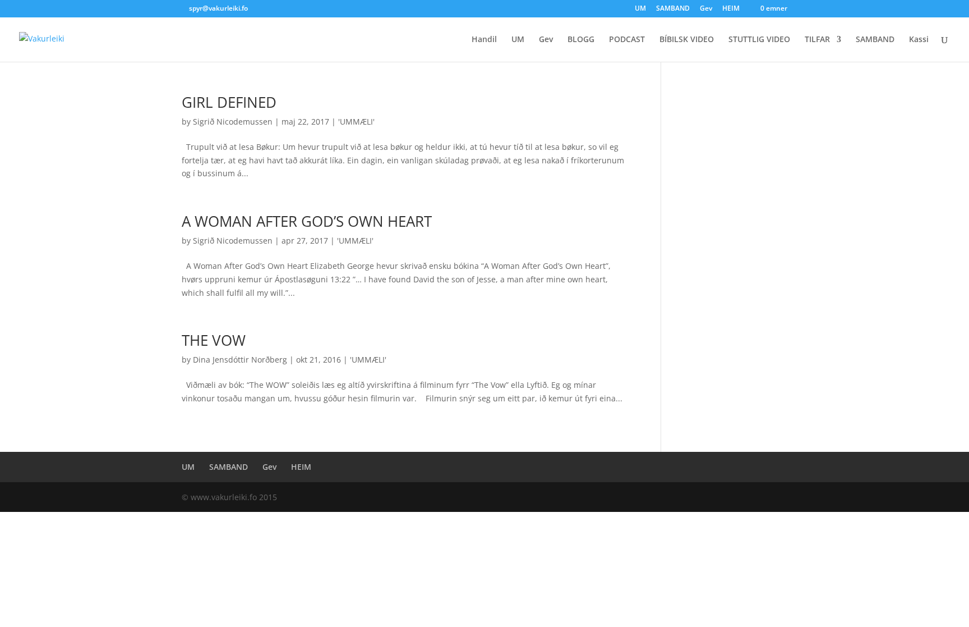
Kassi (919, 39)
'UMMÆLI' (356, 121)
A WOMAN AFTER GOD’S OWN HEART (307, 221)
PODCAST (627, 39)
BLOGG (580, 39)
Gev (706, 9)
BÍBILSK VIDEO (686, 39)
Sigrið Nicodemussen (233, 121)
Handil (484, 39)
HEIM (731, 9)
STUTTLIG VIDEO (759, 39)
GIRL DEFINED (229, 102)
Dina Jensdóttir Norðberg (240, 359)
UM (640, 9)
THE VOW (214, 340)
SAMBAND (673, 9)
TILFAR (817, 39)
